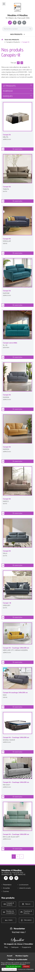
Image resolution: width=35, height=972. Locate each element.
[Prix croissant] (18, 62)
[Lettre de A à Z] (21, 62)
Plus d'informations (9, 969)
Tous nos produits (11, 39)
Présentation (7, 884)
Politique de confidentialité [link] (26, 969)
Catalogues (15, 947)
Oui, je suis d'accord (13, 966)
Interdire (26, 966)
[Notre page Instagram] (24, 23)
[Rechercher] (31, 28)
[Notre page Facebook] (15, 23)
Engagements (26, 947)
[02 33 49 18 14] (10, 23)
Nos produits (16, 34)
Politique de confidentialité (17, 959)
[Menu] (4, 4)
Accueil (9, 956)
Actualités (6, 888)
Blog (6, 947)
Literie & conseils (25, 888)
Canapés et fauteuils (13, 42)
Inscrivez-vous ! (19, 932)
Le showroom (23, 884)
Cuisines (6, 891)
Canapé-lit (25, 42)
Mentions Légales (21, 956)
